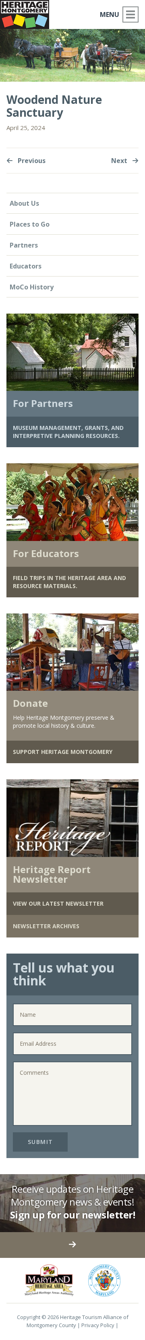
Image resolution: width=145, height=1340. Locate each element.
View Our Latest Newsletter (58, 903)
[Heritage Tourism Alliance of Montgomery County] (27, 13)
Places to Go (30, 224)
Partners (24, 245)
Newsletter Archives (46, 926)
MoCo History (32, 287)
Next (120, 160)
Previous (31, 160)
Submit (40, 1142)
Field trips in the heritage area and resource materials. (69, 582)
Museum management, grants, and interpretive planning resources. (68, 432)
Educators (25, 266)
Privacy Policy (97, 1325)
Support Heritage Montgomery (62, 752)
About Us (24, 203)
